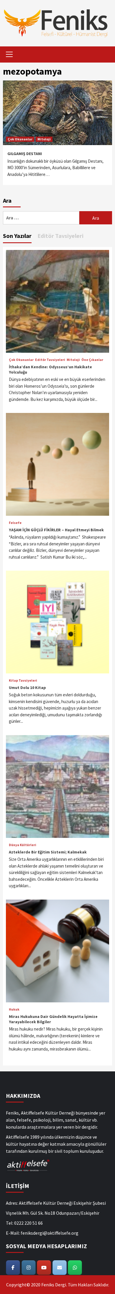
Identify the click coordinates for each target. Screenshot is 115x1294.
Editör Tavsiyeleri (50, 360)
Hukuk (14, 1009)
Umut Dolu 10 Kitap (27, 687)
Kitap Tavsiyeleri (23, 680)
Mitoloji (44, 139)
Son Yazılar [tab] (17, 235)
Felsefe (15, 523)
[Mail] (59, 1267)
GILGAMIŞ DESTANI (24, 153)
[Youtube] (44, 1267)
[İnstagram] (29, 1267)
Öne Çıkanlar (92, 360)
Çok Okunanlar (20, 139)
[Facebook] (13, 1267)
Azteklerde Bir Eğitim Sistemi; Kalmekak (48, 852)
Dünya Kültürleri (22, 845)
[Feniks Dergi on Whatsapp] (75, 1267)
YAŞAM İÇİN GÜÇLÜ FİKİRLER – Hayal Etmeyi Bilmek (56, 529)
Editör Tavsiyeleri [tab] (60, 235)
